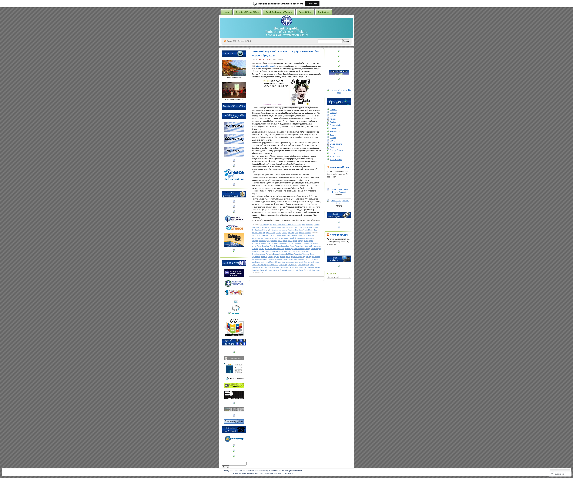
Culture (333, 116)
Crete (254, 227)
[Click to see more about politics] (234, 161)
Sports (332, 153)
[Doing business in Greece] (234, 246)
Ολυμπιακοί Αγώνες (283, 251)
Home (226, 12)
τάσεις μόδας (287, 241)
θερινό (300, 262)
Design (271, 235)
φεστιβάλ (275, 243)
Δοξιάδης (255, 249)
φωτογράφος (308, 241)
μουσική (264, 267)
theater (301, 232)
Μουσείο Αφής (316, 249)
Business (309, 224)
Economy (273, 227)
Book (303, 224)
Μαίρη (307, 249)
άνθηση (282, 257)
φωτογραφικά (266, 243)
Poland (278, 232)
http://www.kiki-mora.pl (265, 66)
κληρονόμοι (283, 265)
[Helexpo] (234, 212)
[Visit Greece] (234, 180)
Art (271, 224)
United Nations (336, 144)
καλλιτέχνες (261, 265)
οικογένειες (284, 267)
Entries (231, 41)
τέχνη (295, 241)
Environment (286, 235)
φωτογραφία (256, 243)
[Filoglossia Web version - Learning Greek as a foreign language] (234, 456)
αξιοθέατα (278, 259)
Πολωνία (269, 254)
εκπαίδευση (256, 262)
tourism (308, 232)
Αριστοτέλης (308, 243)
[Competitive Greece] (234, 230)
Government (307, 227)
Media (305, 230)
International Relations (286, 230)
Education (281, 227)
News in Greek (257, 232)
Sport (296, 232)
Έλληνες (290, 243)
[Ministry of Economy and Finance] (234, 202)
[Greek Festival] (234, 387)
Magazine (255, 270)
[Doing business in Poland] (234, 251)
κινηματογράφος (272, 265)
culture (259, 227)
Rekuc (312, 270)
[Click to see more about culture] (234, 156)
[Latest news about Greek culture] (234, 353)
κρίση (317, 262)
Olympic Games (269, 232)
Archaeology (264, 224)
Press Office (305, 12)
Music (310, 230)
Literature (298, 230)
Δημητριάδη (309, 246)
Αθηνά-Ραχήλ (256, 246)
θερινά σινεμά (309, 262)
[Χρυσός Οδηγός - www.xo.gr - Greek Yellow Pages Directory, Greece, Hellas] (234, 441)
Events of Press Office (247, 12)
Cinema (316, 224)
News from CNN (339, 234)
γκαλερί (285, 259)
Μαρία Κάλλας (299, 249)
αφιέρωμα (255, 259)
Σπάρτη (276, 254)
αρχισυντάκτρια (314, 257)
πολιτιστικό (301, 238)
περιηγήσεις (283, 238)
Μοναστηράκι (270, 251)
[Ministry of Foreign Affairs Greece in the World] (234, 287)
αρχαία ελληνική (296, 257)
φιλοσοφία (282, 243)
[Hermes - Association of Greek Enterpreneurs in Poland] (234, 207)
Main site (333, 110)
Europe (295, 235)
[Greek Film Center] (234, 380)
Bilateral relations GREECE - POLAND (287, 224)
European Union (291, 227)
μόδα (307, 265)
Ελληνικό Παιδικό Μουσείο (274, 249)
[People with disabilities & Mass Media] (234, 335)
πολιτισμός (309, 238)
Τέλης (312, 254)
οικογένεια (275, 267)
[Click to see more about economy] (234, 144)
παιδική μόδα (273, 238)
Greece (315, 227)
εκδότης (264, 262)
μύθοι (312, 265)
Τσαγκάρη (298, 254)
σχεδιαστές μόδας (275, 241)
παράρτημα (256, 238)
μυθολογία (301, 265)
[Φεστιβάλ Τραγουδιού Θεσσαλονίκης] (234, 416)
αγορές (271, 259)
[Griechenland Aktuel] (339, 75)
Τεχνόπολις (256, 257)
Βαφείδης (265, 246)
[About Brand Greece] (235, 314)
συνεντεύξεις (264, 241)
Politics (284, 232)
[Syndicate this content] (328, 167)
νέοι (269, 267)
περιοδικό (292, 238)
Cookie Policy (287, 473)
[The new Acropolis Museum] (234, 423)
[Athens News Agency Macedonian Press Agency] (234, 294)
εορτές (291, 262)
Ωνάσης (270, 257)
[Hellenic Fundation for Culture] (234, 360)
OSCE (332, 141)
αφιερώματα (263, 259)
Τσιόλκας (305, 254)
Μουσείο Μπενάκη (258, 251)
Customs (265, 227)
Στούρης (282, 254)
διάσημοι (297, 259)
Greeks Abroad (257, 230)
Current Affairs (262, 235)
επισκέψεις (315, 259)
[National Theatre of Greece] (234, 399)
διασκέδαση (305, 259)
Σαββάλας (289, 254)
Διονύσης (317, 246)
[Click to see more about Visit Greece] (234, 166)
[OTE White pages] (234, 446)
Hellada (311, 235)
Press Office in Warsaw (300, 270)
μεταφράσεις (256, 267)
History (332, 135)
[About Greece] (229, 314)
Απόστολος (299, 243)
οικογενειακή (293, 267)
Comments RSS (244, 41)
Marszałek (263, 270)
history (266, 230)
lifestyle (317, 267)
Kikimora (311, 267)
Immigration (273, 230)
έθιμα (288, 257)
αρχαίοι (305, 257)
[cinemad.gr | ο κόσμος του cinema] (234, 404)
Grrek (305, 235)
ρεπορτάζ (255, 241)
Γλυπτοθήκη (299, 246)
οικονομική (303, 267)
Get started (312, 4)
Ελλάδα (261, 249)
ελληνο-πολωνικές (281, 262)
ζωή (296, 262)
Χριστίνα (264, 257)
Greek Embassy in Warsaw (278, 12)
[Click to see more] (234, 76)
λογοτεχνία (292, 265)
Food (300, 227)
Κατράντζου (289, 249)
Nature (316, 230)
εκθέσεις (271, 262)
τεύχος (300, 241)
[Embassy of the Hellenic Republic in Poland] (234, 276)
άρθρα (276, 257)
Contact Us (323, 12)
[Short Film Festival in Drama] (234, 411)
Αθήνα (315, 243)
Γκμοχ (292, 246)
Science (291, 232)
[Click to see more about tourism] (234, 131)
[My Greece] (234, 185)
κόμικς (254, 265)
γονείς (291, 259)
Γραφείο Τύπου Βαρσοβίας (279, 246)
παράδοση (264, 238)
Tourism (333, 122)
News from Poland (340, 167)
